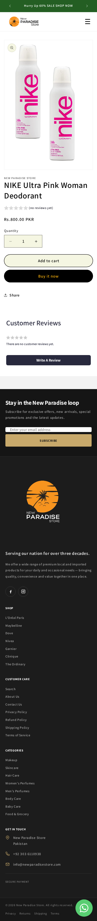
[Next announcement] (87, 6)
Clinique (11, 656)
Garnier (10, 649)
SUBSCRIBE (48, 440)
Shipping (40, 913)
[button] (28, 208)
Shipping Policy (17, 728)
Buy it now (48, 276)
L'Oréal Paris (14, 618)
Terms (55, 913)
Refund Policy (16, 720)
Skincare (12, 768)
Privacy (10, 913)
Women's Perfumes (20, 783)
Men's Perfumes (17, 791)
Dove (9, 633)
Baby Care (12, 806)
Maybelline (13, 625)
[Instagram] (23, 591)
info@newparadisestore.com (37, 864)
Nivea (9, 641)
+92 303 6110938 (27, 854)
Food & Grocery (17, 814)
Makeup (11, 760)
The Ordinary (15, 664)
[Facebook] (10, 591)
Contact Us (13, 704)
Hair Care (12, 775)
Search (10, 689)
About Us (12, 696)
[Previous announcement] (10, 6)
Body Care (13, 799)
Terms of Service (17, 735)
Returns (24, 913)
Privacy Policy (16, 712)
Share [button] (14, 295)
